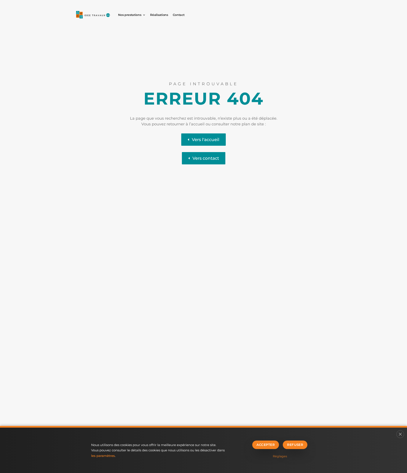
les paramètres (103, 456)
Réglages (280, 456)
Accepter (265, 445)
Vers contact (205, 158)
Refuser (295, 445)
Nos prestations (129, 15)
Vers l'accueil (205, 139)
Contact (179, 15)
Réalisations (159, 15)
